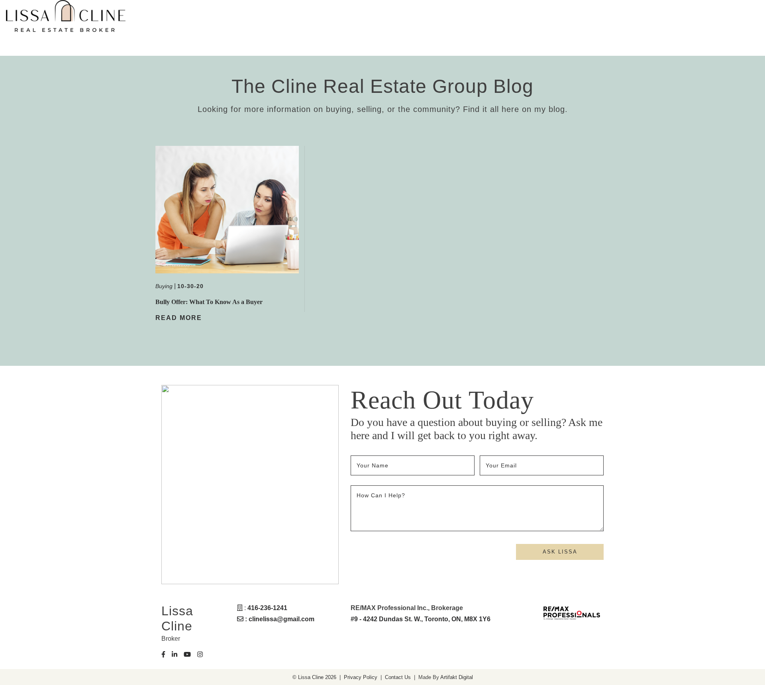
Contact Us (398, 677)
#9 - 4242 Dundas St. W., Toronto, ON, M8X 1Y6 (420, 619)
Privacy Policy (360, 677)
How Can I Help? (381, 495)
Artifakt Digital (456, 677)
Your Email (502, 465)
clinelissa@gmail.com (281, 619)
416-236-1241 (267, 608)
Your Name (374, 465)
